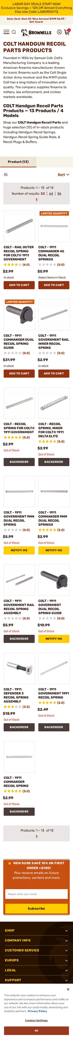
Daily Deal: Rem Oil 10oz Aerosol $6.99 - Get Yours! (36, 20)
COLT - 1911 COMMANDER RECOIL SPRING (16, 782)
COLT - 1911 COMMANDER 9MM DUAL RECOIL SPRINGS (52, 518)
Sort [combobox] (61, 174)
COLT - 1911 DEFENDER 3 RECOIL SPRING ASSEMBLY (16, 695)
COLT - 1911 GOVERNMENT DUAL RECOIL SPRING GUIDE (50, 607)
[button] (6, 32)
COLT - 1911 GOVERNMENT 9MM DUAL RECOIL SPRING (19, 518)
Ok (36, 1030)
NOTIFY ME (19, 550)
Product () (18, 162)
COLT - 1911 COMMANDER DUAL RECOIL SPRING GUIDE (19, 342)
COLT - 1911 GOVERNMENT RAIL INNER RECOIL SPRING (53, 342)
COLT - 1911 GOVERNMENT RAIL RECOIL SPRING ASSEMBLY (19, 607)
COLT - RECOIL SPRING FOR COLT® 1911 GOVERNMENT (19, 428)
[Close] (68, 989)
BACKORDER (19, 462)
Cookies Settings (36, 1020)
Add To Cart (19, 285)
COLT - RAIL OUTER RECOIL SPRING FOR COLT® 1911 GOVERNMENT (19, 253)
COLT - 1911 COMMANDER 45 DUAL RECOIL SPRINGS (51, 253)
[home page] (36, 32)
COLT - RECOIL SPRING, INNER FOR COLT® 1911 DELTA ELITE (51, 430)
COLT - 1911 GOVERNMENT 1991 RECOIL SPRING (53, 693)
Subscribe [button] (36, 908)
